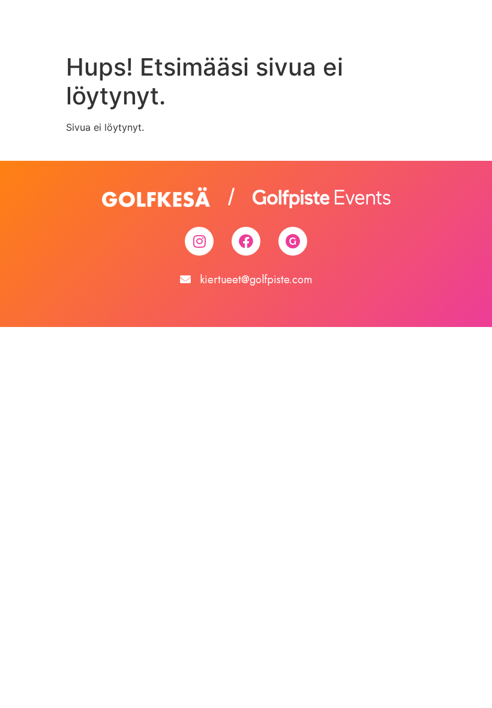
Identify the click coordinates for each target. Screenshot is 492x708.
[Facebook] (246, 241)
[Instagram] (199, 241)
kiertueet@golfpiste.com (256, 279)
